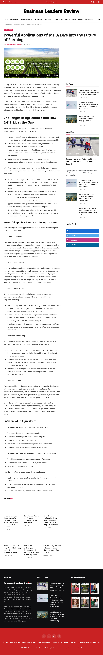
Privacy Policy (70, 643)
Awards (80, 19)
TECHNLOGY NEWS (29, 643)
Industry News (44, 643)
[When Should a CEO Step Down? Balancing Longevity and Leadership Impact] (12, 538)
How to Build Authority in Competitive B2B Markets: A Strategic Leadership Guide (31, 550)
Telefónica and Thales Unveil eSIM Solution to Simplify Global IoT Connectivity (86, 119)
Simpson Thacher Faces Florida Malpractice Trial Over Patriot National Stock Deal (88, 211)
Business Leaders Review (13, 44)
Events (67, 19)
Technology (38, 19)
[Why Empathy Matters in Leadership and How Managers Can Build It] (52, 538)
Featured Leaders (26, 19)
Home (6, 19)
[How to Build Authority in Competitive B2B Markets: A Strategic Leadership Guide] (32, 538)
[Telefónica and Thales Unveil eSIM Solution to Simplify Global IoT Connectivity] (71, 119)
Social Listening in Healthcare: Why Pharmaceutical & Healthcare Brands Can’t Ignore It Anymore (11, 521)
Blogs (74, 19)
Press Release (13, 2)
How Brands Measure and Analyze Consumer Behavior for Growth (32, 519)
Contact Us (57, 643)
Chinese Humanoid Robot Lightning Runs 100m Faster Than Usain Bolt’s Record (88, 92)
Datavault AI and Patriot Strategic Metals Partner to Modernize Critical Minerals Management (88, 105)
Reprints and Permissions (89, 643)
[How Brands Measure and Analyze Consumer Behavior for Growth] (32, 508)
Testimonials (58, 19)
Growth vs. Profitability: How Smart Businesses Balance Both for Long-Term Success (51, 520)
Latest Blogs (8, 30)
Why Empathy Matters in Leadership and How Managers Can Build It (52, 549)
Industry (48, 19)
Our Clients (89, 19)
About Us (5, 2)
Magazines (14, 19)
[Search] (99, 19)
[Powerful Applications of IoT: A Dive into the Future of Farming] (31, 78)
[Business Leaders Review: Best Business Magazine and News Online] (51, 11)
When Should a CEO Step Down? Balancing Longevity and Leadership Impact (12, 549)
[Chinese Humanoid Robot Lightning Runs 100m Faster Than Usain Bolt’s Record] (71, 93)
